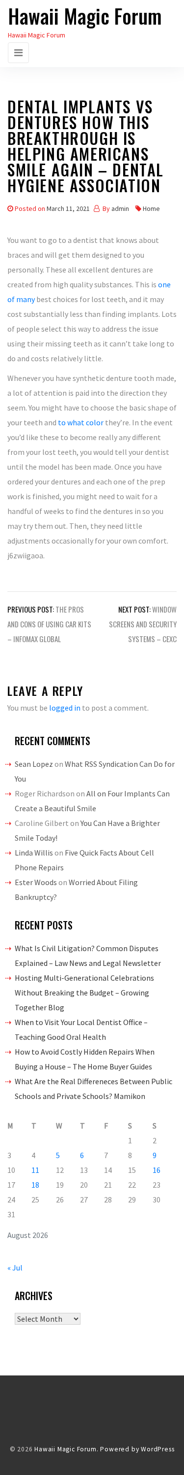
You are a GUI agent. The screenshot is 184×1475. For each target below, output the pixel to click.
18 (35, 1185)
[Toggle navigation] (18, 52)
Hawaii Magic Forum (85, 16)
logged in (64, 708)
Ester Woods (36, 882)
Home (151, 208)
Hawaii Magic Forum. (66, 1449)
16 (156, 1170)
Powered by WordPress (137, 1449)
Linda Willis (34, 853)
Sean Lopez (34, 764)
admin (120, 208)
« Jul (15, 1267)
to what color (81, 422)
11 (35, 1170)
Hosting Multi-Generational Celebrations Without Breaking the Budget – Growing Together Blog (84, 992)
